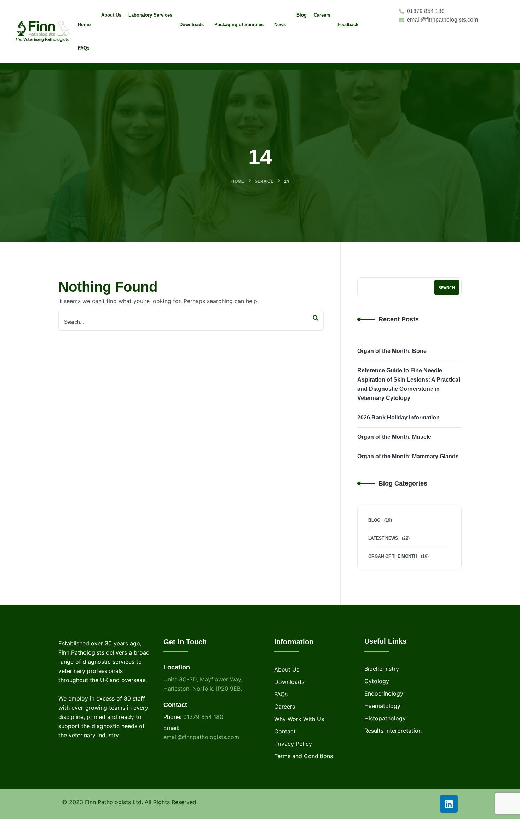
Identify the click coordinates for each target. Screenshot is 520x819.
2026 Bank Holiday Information (398, 417)
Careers (284, 706)
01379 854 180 (203, 716)
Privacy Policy (293, 743)
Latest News (383, 538)
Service (264, 181)
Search (447, 288)
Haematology (382, 705)
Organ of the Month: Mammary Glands (408, 456)
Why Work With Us (299, 718)
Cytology (376, 681)
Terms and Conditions (303, 756)
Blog (374, 520)
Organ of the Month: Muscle (394, 437)
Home (237, 181)
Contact (285, 731)
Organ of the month (392, 556)
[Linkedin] (449, 804)
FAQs (281, 694)
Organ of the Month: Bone (392, 351)
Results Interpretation (393, 730)
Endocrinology (383, 693)
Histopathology (385, 718)
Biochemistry (381, 668)
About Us (286, 669)
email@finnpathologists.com (201, 736)
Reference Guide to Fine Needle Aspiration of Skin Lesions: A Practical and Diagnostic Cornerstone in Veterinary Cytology (408, 384)
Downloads (289, 681)
